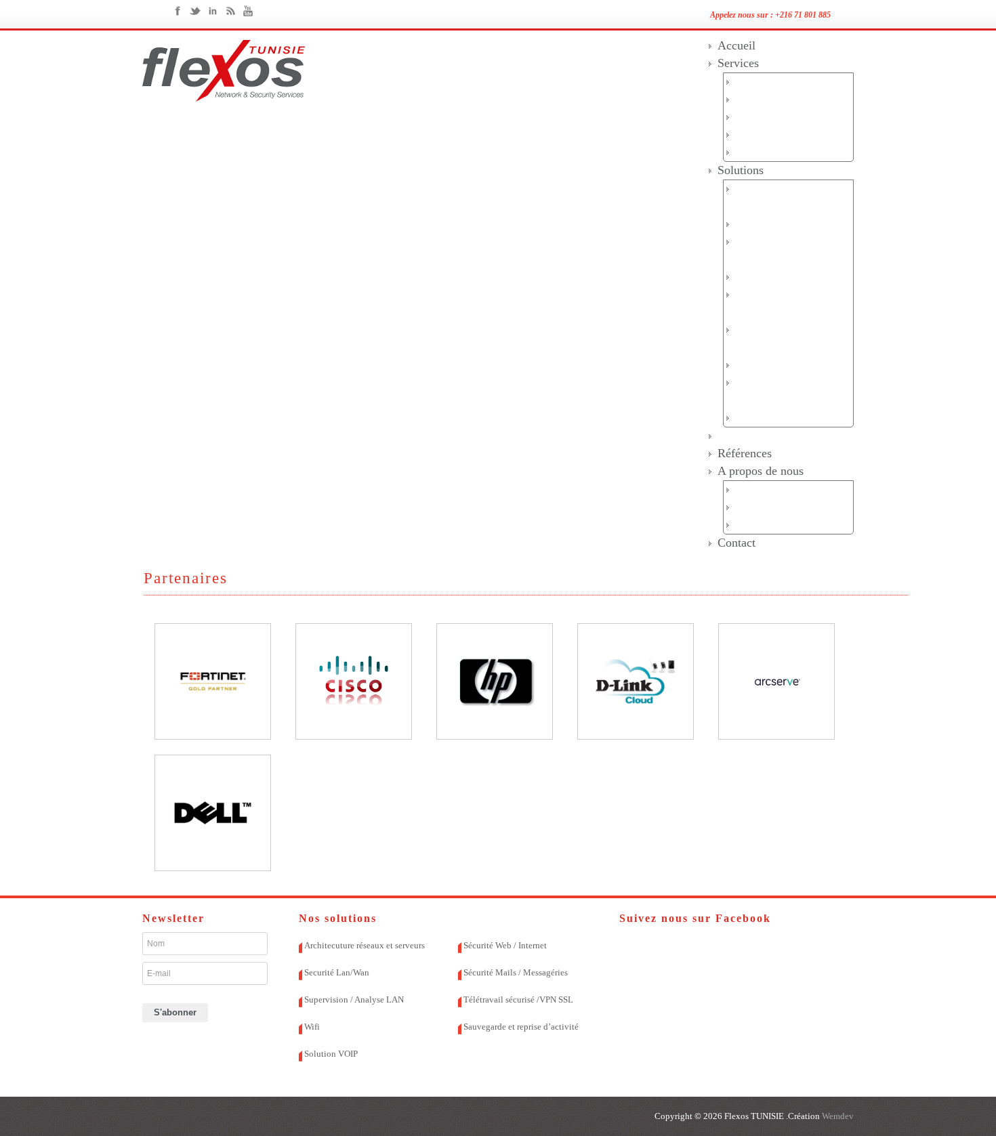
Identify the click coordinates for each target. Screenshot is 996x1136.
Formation (757, 152)
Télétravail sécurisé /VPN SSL (518, 999)
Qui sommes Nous (774, 489)
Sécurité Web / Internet (784, 276)
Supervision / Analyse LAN (354, 999)
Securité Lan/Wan (773, 224)
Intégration (759, 117)
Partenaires (745, 435)
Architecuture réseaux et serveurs (364, 945)
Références (745, 453)
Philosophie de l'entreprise (791, 524)
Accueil (736, 45)
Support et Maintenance (786, 134)
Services (738, 63)
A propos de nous (761, 471)
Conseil (751, 99)
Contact (736, 542)
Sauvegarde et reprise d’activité (521, 1027)
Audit (747, 81)
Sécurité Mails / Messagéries (515, 972)
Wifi (744, 365)
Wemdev (837, 1116)
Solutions (741, 170)
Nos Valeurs (761, 507)
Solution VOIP (767, 417)
